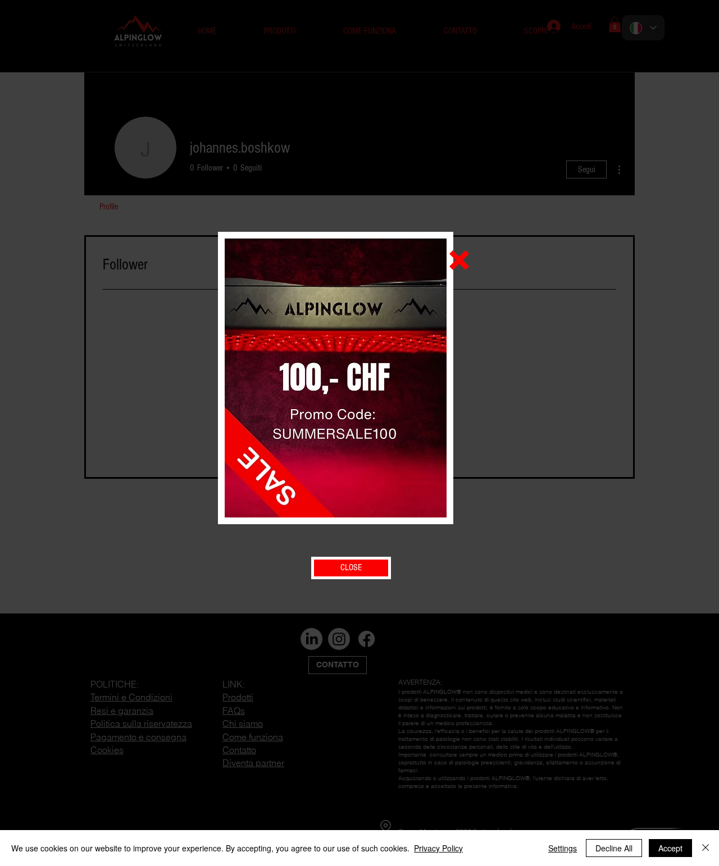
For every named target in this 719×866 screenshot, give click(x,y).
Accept (670, 848)
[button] (459, 260)
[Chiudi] (705, 848)
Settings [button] (562, 848)
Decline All (613, 848)
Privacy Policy (438, 848)
